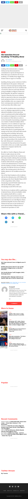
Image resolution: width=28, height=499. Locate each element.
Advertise (22, 490)
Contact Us (16, 490)
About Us (9, 490)
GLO (18, 282)
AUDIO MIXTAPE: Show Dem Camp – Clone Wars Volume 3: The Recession (13, 423)
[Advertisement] (14, 14)
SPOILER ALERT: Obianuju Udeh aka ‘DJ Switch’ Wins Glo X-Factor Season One (12, 277)
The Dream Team (14, 283)
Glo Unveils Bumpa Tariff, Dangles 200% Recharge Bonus (12, 273)
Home (4, 490)
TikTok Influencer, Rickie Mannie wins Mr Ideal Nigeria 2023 (12, 430)
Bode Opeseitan (13, 282)
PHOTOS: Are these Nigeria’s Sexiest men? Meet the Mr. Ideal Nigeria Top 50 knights (12, 427)
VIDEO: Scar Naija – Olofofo (16, 433)
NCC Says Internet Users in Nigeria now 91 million (13, 263)
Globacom (8, 283)
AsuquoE (9, 59)
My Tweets (4, 473)
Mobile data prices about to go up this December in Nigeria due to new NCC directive (12, 268)
